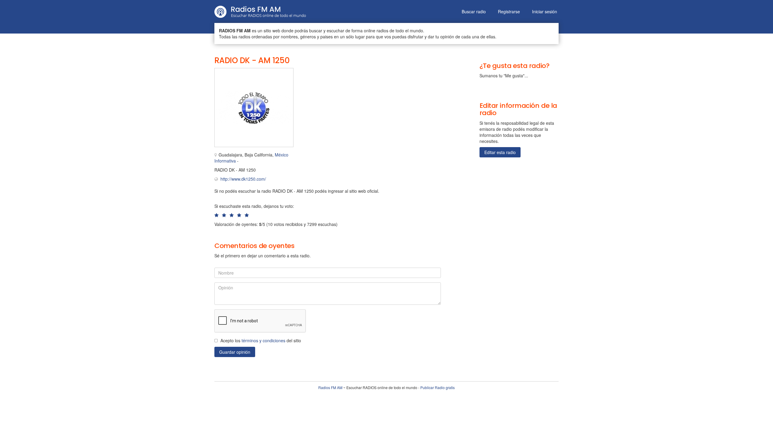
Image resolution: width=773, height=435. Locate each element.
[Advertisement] (362, 81)
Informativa (225, 161)
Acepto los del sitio (260, 340)
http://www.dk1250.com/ (243, 179)
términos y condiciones (263, 340)
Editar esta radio (500, 152)
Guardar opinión (234, 352)
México (281, 155)
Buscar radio (474, 11)
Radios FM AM (330, 387)
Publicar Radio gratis (437, 387)
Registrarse (509, 11)
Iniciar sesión (544, 11)
